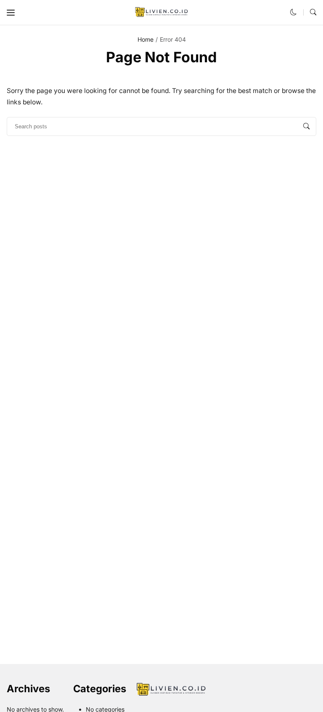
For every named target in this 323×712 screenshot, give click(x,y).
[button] (11, 12)
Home (146, 39)
